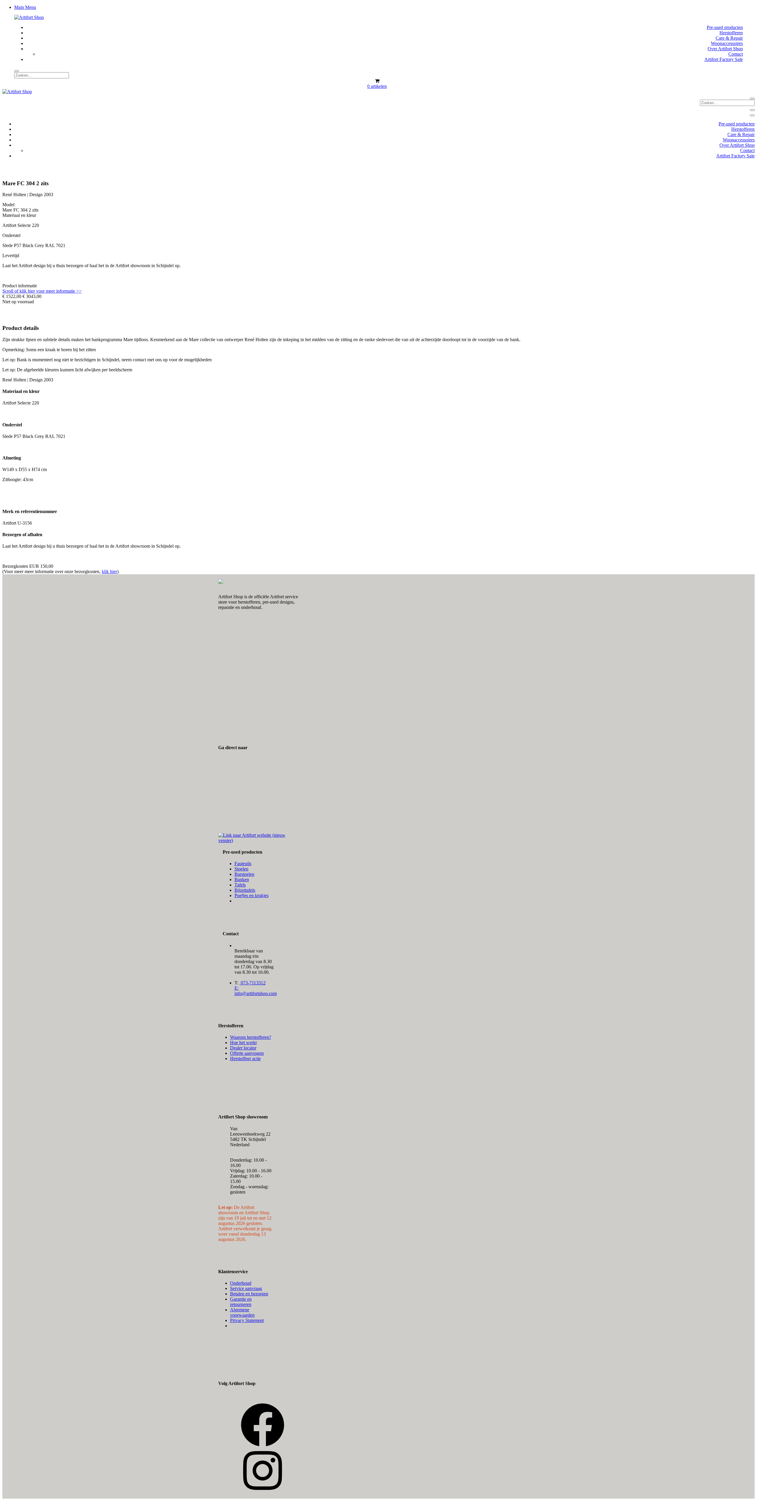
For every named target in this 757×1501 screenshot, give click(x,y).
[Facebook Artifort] (262, 1445)
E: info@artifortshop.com (255, 991)
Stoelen (241, 868)
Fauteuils (242, 863)
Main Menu (25, 7)
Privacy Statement (247, 1320)
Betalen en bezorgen (249, 1293)
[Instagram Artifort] (262, 1491)
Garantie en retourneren (241, 1302)
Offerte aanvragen (247, 1053)
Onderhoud (240, 1283)
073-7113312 (253, 982)
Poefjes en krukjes (251, 895)
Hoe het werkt (243, 1042)
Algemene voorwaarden (242, 1312)
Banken (241, 879)
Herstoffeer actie (245, 1058)
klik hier (109, 571)
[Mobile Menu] (752, 110)
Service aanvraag (246, 1288)
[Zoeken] (16, 71)
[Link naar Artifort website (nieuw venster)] (258, 840)
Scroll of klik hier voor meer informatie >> (42, 291)
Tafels (240, 884)
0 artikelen (377, 86)
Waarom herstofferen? (250, 1037)
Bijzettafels (244, 890)
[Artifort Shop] (29, 17)
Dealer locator (243, 1047)
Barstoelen (244, 874)
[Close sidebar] (752, 115)
